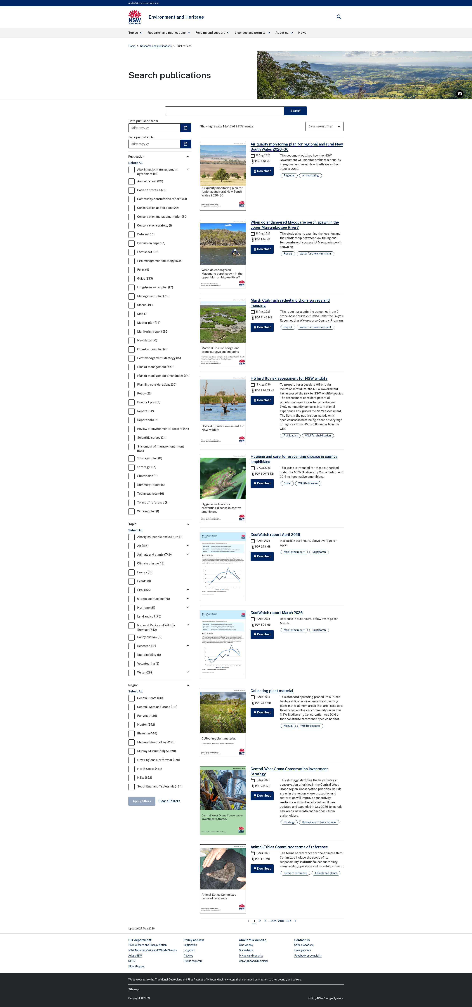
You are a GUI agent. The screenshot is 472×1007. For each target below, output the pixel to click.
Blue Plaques (136, 966)
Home (131, 46)
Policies (188, 955)
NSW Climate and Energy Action (147, 944)
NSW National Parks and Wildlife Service (152, 950)
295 (281, 921)
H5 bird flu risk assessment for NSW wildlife (289, 378)
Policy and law (194, 940)
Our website (246, 950)
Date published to (141, 137)
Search (295, 111)
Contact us (302, 940)
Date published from (143, 121)
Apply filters (142, 801)
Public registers (193, 960)
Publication (136, 156)
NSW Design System (330, 998)
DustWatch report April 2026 (275, 534)
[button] (135, 33)
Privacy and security (251, 955)
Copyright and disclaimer (253, 960)
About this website (252, 940)
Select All (135, 163)
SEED (131, 960)
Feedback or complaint (308, 955)
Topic (132, 524)
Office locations (304, 944)
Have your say (302, 950)
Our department (139, 940)
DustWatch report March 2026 (277, 612)
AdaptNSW (135, 955)
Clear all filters (169, 801)
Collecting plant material (272, 691)
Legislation (190, 944)
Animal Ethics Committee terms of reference (289, 847)
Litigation (189, 950)
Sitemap (133, 989)
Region (133, 685)
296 (288, 921)
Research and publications (156, 46)
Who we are (246, 944)
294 (274, 921)
